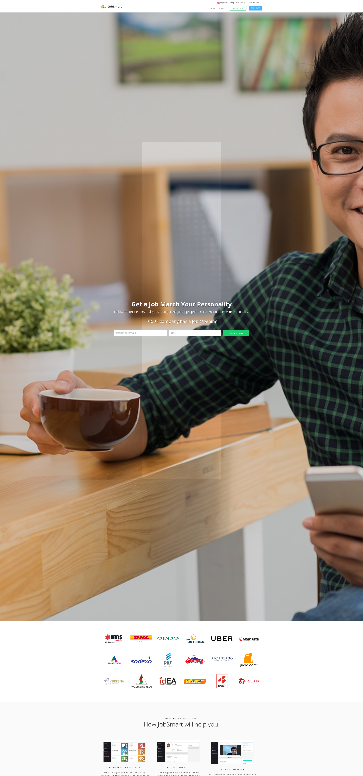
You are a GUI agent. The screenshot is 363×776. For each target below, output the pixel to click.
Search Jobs (217, 8)
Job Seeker (237, 8)
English (223, 2)
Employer (255, 8)
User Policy (240, 2)
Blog (232, 2)
